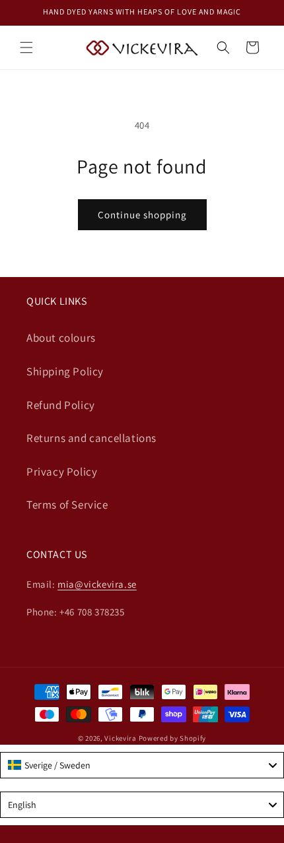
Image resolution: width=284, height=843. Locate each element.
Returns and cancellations (91, 438)
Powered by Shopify (173, 738)
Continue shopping (142, 214)
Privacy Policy (61, 471)
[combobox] (142, 765)
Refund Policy (60, 405)
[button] (26, 47)
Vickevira (120, 738)
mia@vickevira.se (97, 584)
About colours (61, 337)
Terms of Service (67, 504)
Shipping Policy (65, 371)
